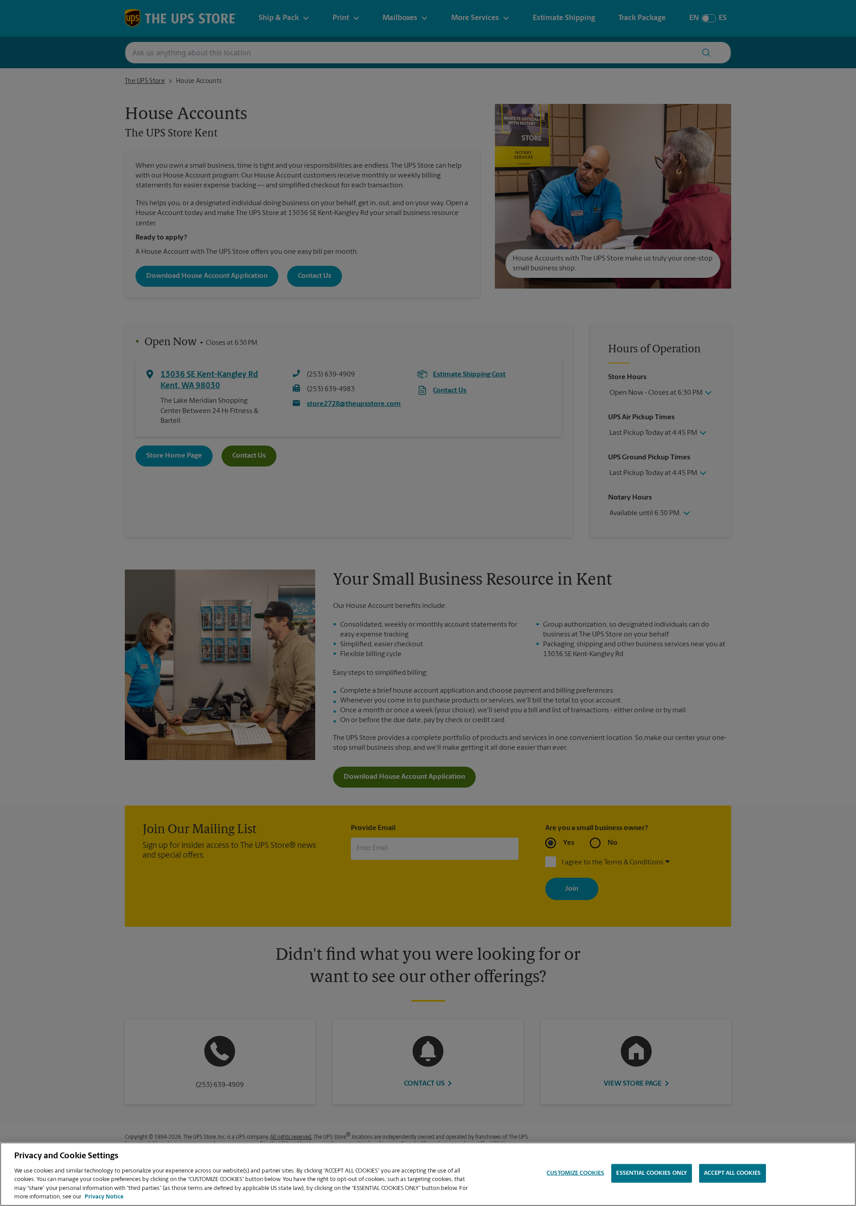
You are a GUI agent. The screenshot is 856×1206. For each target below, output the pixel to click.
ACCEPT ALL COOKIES (732, 1173)
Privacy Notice (104, 1197)
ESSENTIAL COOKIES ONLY (651, 1173)
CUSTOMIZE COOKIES (575, 1173)
